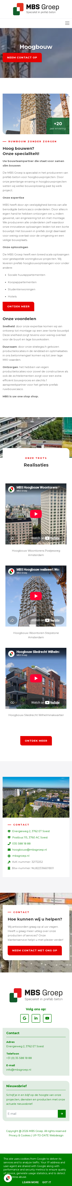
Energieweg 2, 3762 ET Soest (31, 831)
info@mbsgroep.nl (18, 1069)
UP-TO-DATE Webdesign (48, 1135)
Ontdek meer (18, 306)
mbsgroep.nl (20, 855)
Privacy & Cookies (19, 1135)
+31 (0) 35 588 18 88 (19, 1058)
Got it (46, 1182)
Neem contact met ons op (34, 950)
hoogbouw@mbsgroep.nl (29, 849)
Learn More (30, 1182)
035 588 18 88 (21, 843)
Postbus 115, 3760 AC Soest (30, 837)
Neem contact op (22, 57)
